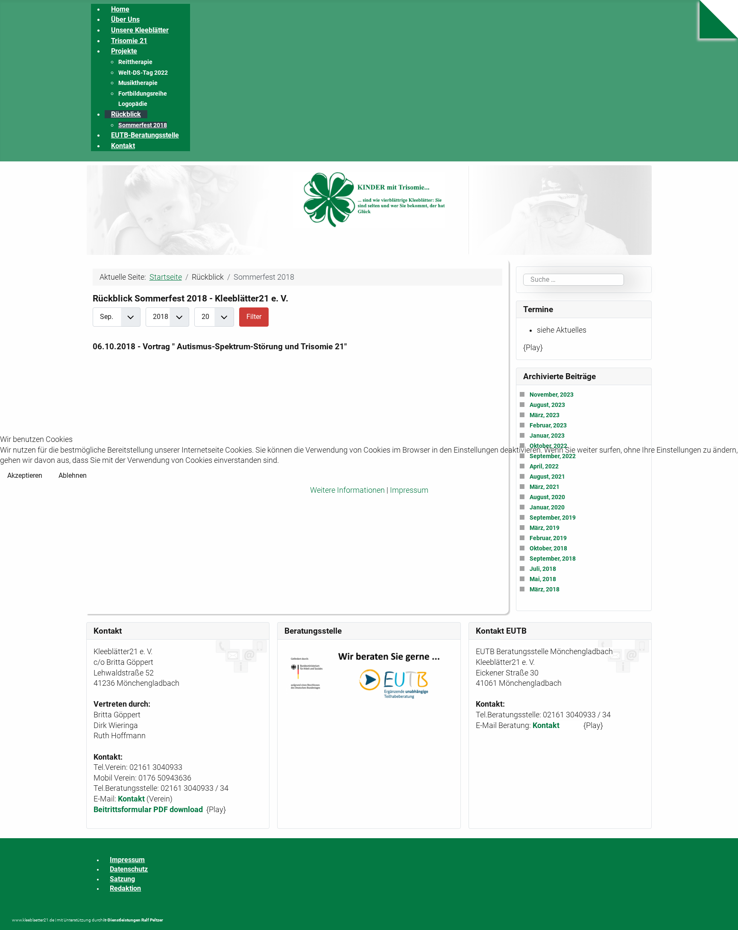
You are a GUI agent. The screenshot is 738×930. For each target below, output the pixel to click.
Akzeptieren (24, 475)
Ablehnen (73, 475)
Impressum (409, 490)
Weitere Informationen (347, 490)
